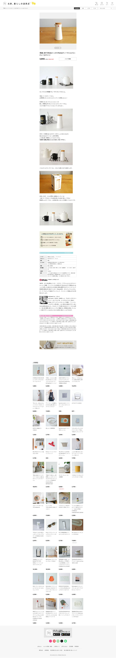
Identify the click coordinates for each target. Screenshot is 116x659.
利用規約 (77, 646)
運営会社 (41, 650)
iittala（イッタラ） (51, 256)
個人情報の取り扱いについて (70, 650)
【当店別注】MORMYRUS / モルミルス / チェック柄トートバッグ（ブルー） (64, 613)
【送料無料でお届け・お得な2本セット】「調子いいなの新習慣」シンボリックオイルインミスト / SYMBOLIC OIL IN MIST (64, 563)
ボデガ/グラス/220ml (76, 403)
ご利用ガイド (57, 646)
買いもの (96, 4)
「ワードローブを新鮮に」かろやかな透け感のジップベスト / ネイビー (51, 404)
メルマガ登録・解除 (47, 646)
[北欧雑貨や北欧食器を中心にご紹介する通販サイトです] (19, 3)
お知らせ (39, 646)
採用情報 (47, 650)
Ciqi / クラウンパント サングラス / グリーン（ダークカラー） (51, 534)
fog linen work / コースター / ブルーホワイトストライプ (64, 404)
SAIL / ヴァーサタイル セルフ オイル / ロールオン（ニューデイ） (38, 588)
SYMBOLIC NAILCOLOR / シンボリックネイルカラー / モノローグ (38, 379)
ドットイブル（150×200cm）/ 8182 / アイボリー (51, 507)
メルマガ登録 (68, 59)
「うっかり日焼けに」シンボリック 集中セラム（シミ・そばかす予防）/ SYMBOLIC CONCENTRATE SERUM (77, 509)
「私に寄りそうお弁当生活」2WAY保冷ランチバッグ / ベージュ (64, 453)
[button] (42, 32)
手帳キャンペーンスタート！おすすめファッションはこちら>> (15, 8)
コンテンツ (102, 4)
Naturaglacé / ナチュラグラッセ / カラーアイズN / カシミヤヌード (77, 588)
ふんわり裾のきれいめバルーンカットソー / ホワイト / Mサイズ (77, 453)
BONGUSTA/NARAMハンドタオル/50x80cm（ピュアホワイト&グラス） (64, 588)
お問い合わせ (64, 646)
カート (107, 4)
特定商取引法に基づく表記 (56, 650)
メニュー (112, 4)
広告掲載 (71, 646)
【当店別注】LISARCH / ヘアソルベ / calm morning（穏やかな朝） (77, 561)
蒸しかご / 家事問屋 (50, 428)
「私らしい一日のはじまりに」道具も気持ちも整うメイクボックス (77, 379)
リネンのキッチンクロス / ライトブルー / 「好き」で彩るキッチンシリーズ (77, 430)
